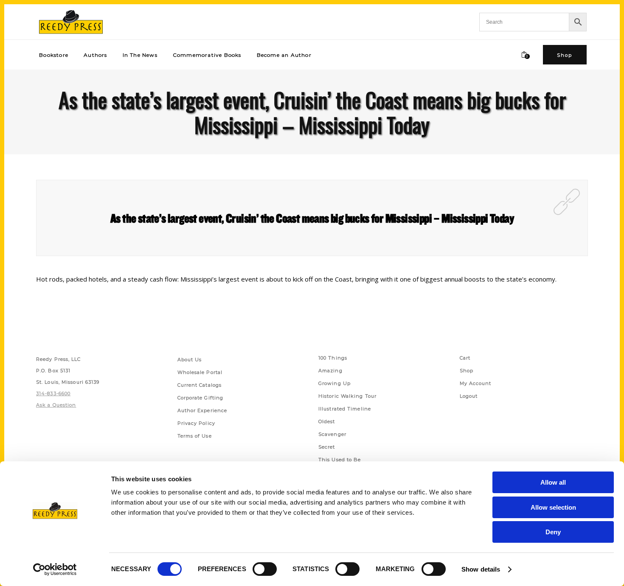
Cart (465, 358)
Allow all (553, 482)
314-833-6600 (53, 393)
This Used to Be (339, 460)
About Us (189, 360)
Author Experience (202, 410)
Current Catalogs (199, 385)
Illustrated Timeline (344, 409)
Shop (466, 371)
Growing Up (334, 383)
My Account (476, 383)
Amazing (330, 371)
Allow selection (553, 507)
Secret (326, 447)
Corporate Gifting (200, 398)
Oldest (326, 421)
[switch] (265, 569)
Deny (553, 532)
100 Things (332, 358)
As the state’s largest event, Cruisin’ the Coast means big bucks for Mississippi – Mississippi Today (312, 218)
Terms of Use (194, 436)
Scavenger (332, 434)
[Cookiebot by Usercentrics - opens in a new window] (55, 569)
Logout (469, 396)
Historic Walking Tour (347, 396)
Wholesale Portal (200, 372)
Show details (480, 569)
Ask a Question (56, 405)
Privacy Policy (196, 423)
